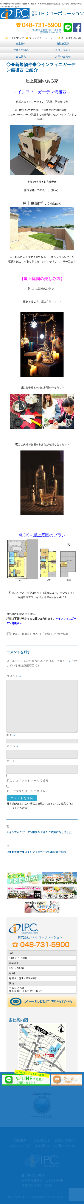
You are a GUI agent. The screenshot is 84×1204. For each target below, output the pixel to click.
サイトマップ (16, 38)
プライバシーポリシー (42, 38)
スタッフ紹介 (63, 50)
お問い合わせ (63, 56)
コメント (13, 676)
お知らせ (50, 634)
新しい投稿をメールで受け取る (27, 791)
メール (12, 746)
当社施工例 (62, 43)
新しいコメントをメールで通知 (27, 780)
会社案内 (21, 56)
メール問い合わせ (71, 38)
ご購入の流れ (21, 50)
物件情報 (63, 634)
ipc (15, 634)
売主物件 (21, 43)
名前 (10, 735)
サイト (11, 761)
